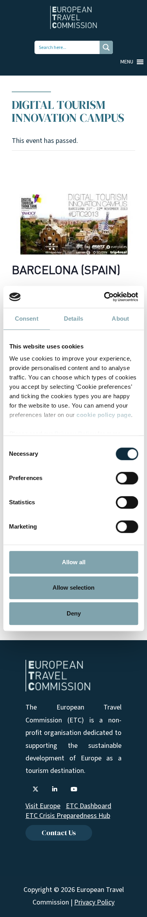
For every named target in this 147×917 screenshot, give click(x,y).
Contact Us (59, 833)
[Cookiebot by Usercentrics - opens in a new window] (104, 297)
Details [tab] (73, 318)
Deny (74, 613)
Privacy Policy (94, 902)
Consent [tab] (26, 318)
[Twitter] (35, 789)
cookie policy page (103, 415)
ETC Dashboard (88, 806)
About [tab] (120, 318)
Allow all (73, 562)
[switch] (127, 478)
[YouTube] (74, 789)
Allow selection (73, 587)
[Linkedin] (54, 789)
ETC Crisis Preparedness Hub (67, 816)
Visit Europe (42, 806)
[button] (126, 62)
